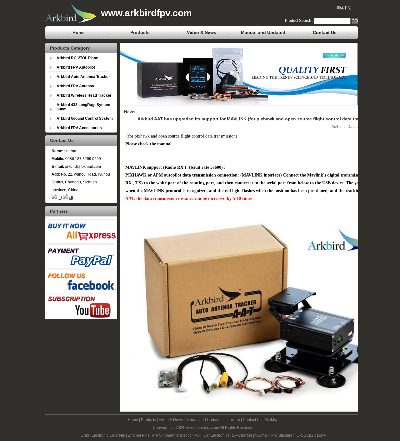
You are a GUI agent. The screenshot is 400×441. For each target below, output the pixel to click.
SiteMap (271, 420)
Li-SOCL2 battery (311, 435)
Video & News (201, 32)
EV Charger (242, 435)
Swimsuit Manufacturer (274, 435)
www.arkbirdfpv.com (202, 427)
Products (140, 32)
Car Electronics (216, 435)
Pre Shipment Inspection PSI (176, 435)
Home (78, 32)
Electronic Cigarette (108, 435)
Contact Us (325, 32)
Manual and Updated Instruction (263, 34)
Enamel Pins (138, 435)
